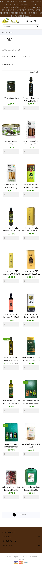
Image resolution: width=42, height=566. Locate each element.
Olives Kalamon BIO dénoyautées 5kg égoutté (31, 488)
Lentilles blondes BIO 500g (31, 445)
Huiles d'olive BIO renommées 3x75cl (31, 402)
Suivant (24, 514)
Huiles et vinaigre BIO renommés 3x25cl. (11, 445)
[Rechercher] (37, 26)
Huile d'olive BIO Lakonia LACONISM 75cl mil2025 (11, 272)
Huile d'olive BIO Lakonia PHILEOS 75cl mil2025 (11, 316)
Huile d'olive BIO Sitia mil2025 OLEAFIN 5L (31, 358)
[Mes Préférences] (31, 21)
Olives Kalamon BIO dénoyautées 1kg (11, 488)
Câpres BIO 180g (11, 98)
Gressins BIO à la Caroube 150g (31, 142)
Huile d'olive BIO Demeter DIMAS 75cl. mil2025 (11, 229)
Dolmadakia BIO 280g (11, 142)
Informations (8, 532)
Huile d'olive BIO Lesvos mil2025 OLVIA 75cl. (11, 359)
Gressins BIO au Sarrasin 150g (11, 186)
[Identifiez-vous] (27, 21)
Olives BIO (27, 56)
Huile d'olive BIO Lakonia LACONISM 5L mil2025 (31, 229)
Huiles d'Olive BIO (9, 56)
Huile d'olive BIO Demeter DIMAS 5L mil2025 (31, 186)
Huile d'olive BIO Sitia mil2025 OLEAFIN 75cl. (11, 402)
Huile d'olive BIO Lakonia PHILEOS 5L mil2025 (31, 272)
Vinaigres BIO (7, 64)
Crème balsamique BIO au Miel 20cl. (31, 99)
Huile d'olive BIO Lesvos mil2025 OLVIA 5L (31, 316)
